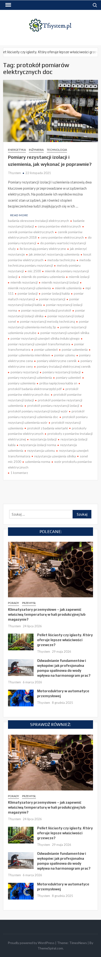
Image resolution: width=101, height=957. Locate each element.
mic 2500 (34, 271)
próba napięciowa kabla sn (58, 383)
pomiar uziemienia (75, 349)
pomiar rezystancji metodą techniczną (47, 321)
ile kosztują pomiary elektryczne (43, 249)
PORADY (13, 603)
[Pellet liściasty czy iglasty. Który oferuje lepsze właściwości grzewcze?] (21, 641)
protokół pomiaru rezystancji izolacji (53, 405)
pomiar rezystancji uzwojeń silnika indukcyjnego (45, 338)
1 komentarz (19, 473)
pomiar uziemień (46, 349)
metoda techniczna (61, 260)
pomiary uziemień (68, 377)
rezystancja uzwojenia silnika (55, 456)
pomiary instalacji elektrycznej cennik (64, 366)
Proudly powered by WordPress (31, 943)
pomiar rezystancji (52, 299)
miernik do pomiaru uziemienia (43, 277)
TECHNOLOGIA (57, 149)
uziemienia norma (37, 462)
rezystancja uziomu (41, 450)
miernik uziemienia (68, 288)
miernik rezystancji (24, 282)
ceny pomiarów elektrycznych (62, 237)
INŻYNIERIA (36, 149)
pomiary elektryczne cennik (57, 361)
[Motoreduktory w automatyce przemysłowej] (21, 697)
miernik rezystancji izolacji (60, 282)
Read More (19, 215)
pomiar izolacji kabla (56, 293)
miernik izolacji (79, 277)
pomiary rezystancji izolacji (62, 372)
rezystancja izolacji (43, 439)
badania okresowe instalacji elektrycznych (38, 221)
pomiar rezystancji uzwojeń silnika (64, 333)
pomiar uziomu (64, 355)
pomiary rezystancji (25, 372)
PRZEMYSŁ (29, 603)
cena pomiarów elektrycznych (59, 226)
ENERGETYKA (17, 149)
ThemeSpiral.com (50, 948)
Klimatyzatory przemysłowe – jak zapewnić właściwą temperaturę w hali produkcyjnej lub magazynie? (46, 614)
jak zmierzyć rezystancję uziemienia (54, 254)
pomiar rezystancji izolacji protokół (46, 310)
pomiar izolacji (28, 293)
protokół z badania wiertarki (47, 428)
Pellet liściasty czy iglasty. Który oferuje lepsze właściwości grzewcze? (65, 640)
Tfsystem (14, 173)
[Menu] (7, 5)
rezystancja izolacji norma (37, 445)
